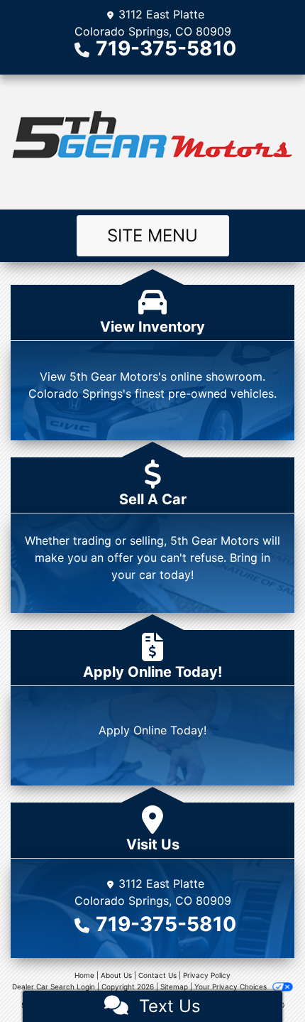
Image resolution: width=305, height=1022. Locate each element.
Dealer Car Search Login (53, 986)
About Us (116, 975)
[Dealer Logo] (152, 142)
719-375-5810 (166, 48)
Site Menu (152, 235)
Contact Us (157, 975)
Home (84, 975)
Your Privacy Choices (231, 986)
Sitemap (174, 986)
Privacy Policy (207, 975)
